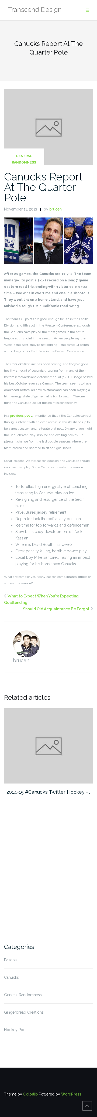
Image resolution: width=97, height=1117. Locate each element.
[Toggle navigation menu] (87, 10)
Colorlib (30, 1094)
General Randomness (24, 159)
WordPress (71, 1094)
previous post (21, 416)
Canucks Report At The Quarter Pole (43, 187)
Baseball (11, 960)
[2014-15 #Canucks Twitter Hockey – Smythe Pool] (48, 746)
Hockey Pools (16, 1030)
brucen (55, 209)
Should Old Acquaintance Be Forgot (56, 609)
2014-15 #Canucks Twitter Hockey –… (48, 792)
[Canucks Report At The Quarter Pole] (48, 127)
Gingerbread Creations (24, 1012)
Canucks (11, 977)
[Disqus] (48, 868)
